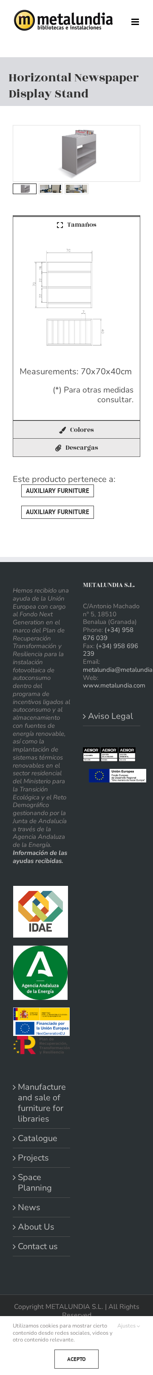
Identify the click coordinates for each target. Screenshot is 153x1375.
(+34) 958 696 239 (110, 650)
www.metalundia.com (114, 685)
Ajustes (127, 1326)
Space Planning (35, 1182)
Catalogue (37, 1138)
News (29, 1207)
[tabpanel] (76, 326)
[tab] (76, 224)
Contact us (38, 1246)
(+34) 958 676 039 (108, 634)
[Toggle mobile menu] (135, 21)
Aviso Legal (110, 716)
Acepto (76, 1359)
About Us (36, 1227)
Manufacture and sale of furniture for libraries (42, 1103)
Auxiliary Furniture (57, 491)
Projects (33, 1157)
